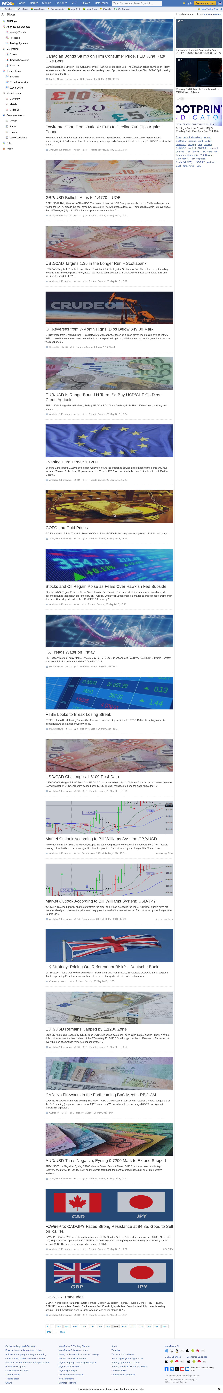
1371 (132, 1326)
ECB (199, 166)
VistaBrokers (206, 155)
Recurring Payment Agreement (127, 1358)
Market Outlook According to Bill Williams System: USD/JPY (101, 901)
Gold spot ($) (183, 158)
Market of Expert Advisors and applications (27, 1362)
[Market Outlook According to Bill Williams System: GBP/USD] (109, 817)
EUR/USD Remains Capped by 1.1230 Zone (86, 1029)
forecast (213, 148)
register (217, 14)
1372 (140, 1326)
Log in (189, 3)
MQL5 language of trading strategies (77, 1362)
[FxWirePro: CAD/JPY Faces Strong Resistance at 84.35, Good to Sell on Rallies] (109, 1205)
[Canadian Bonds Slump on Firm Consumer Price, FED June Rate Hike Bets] (109, 35)
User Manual (72, 1358)
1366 (91, 1326)
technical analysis (192, 137)
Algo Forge (39, 9)
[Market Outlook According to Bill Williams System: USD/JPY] (109, 880)
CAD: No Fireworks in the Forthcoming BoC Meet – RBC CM (101, 1094)
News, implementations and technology (78, 1354)
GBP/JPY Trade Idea (65, 1297)
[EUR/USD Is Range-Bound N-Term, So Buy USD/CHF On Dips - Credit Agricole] (109, 373)
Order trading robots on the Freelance (25, 1358)
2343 (62, 1332)
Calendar (107, 9)
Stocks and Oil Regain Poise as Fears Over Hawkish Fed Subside (106, 586)
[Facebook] (166, 1369)
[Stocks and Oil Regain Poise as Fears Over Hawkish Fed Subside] (109, 565)
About (115, 1346)
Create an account (205, 3)
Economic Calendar (197, 1356)
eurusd (207, 137)
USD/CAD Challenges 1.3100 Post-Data (82, 776)
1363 (67, 1326)
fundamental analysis (187, 155)
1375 (165, 1326)
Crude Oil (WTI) (184, 162)
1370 (124, 1326)
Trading (208, 144)
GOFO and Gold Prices (67, 527)
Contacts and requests (123, 1374)
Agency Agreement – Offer (125, 1362)
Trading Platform (74, 1346)
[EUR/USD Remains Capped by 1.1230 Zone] (109, 1008)
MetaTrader (101, 3)
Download (70, 1374)
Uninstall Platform (67, 1382)
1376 (49, 1332)
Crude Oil (54, 347)
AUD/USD (181, 148)
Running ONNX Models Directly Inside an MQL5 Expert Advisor (198, 76)
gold (200, 141)
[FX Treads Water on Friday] (109, 631)
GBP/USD (181, 144)
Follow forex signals (15, 1366)
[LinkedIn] (187, 1369)
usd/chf (192, 148)
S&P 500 (202, 148)
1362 (59, 1326)
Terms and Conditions (123, 1354)
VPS (74, 3)
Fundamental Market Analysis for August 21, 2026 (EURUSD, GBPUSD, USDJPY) (198, 36)
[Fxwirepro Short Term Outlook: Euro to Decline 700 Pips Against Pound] (109, 105)
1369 (116, 1326)
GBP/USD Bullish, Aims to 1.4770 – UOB (83, 197)
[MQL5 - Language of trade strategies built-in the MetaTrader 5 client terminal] (8, 3)
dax (216, 151)
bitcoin (196, 151)
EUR (178, 166)
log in (206, 14)
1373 (148, 1326)
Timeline (116, 1350)
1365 (83, 1326)
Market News (56, 79)
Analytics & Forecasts (60, 149)
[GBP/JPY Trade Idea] (109, 1275)
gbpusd (192, 141)
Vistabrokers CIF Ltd (93, 853)
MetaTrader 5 (172, 1346)
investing (162, 853)
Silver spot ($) (199, 158)
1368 (108, 1326)
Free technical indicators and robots (23, 1350)
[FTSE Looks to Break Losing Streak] (109, 693)
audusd (211, 162)
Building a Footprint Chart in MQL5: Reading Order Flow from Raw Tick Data (197, 115)
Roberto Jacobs (88, 79)
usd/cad (180, 151)
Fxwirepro (207, 151)
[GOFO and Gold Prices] (109, 506)
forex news (188, 166)
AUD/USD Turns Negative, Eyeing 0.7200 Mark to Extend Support (106, 1160)
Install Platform (66, 1378)
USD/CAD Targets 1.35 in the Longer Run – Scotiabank (96, 263)
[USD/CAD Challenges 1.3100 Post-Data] (109, 755)
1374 (157, 1326)
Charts (8, 1382)
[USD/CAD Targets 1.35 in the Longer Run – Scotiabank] (109, 242)
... (52, 1326)
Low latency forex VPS (17, 1370)
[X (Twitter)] (177, 1369)
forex (170, 853)
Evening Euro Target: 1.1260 (72, 462)
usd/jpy (192, 144)
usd (200, 144)
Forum (21, 3)
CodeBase (23, 9)
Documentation (58, 9)
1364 (75, 1326)
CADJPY (168, 1249)
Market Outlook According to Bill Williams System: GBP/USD (101, 838)
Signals (46, 3)
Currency (54, 981)
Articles (8, 9)
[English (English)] (220, 2)
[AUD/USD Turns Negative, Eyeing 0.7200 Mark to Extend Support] (109, 1139)
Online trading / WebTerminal (20, 1346)
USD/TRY (200, 162)
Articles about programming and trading (25, 1354)
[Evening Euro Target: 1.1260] (109, 440)
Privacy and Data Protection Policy (129, 1366)
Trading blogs (12, 1378)
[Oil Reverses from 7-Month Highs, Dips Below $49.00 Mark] (109, 308)
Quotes (86, 3)
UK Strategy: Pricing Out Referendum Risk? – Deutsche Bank (102, 966)
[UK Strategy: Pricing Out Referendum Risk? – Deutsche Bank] (109, 945)
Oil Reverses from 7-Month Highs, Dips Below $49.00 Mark (99, 329)
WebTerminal (124, 9)
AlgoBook (75, 9)
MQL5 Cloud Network (69, 1366)
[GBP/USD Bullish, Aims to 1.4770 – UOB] (109, 176)
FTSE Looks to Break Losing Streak (78, 714)
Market (34, 3)
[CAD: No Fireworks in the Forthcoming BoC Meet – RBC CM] (109, 1073)
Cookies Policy (119, 1370)
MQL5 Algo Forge (67, 1370)
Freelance (61, 3)
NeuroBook (92, 9)
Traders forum (12, 1374)
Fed (188, 151)
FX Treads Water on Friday (70, 652)
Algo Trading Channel (211, 9)
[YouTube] (182, 1369)
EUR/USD (181, 141)
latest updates (73, 1350)
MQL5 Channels (173, 1356)
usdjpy (208, 141)
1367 (99, 1326)
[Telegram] (172, 1369)
